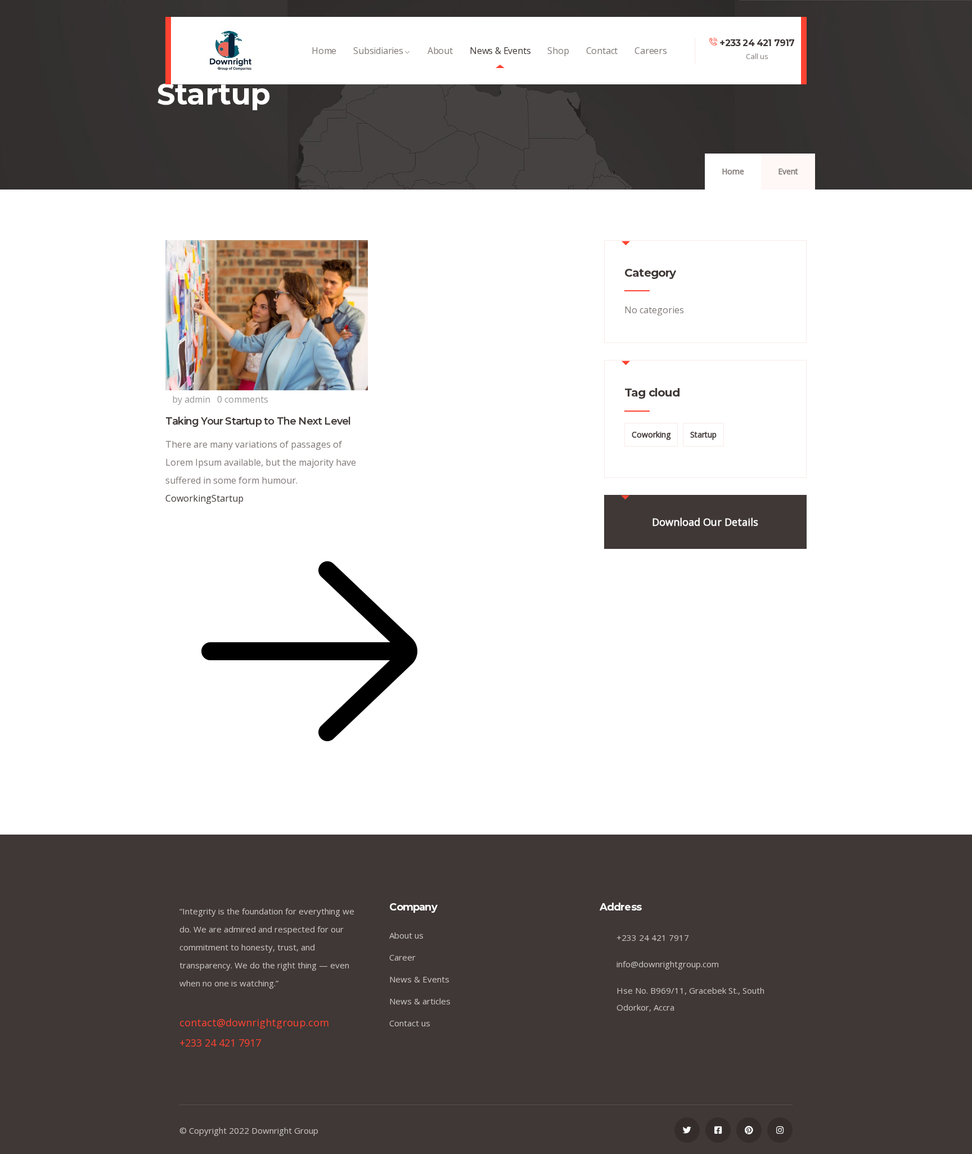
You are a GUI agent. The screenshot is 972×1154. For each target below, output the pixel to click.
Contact (602, 50)
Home (324, 50)
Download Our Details (705, 522)
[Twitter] (687, 1130)
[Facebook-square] (718, 1130)
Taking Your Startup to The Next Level (257, 421)
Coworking (188, 498)
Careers (650, 50)
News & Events (500, 50)
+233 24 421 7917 (756, 43)
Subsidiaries (378, 50)
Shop (558, 50)
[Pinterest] (749, 1130)
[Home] (230, 50)
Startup (228, 498)
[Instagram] (780, 1130)
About (440, 50)
